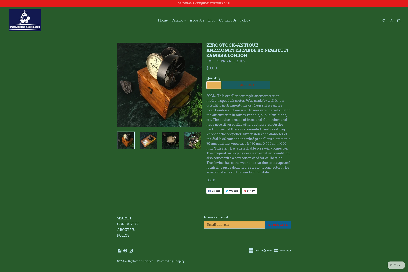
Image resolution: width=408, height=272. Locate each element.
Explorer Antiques (140, 261)
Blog (211, 20)
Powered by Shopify (170, 261)
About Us (197, 20)
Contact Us (228, 20)
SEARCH (124, 218)
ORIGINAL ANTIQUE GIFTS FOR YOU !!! (204, 3)
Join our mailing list (216, 217)
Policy (245, 20)
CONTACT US (128, 224)
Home (163, 20)
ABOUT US (126, 230)
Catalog (179, 20)
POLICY (123, 235)
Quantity (213, 78)
